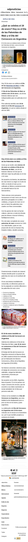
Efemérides (4, 21)
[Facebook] (2, 72)
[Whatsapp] (8, 72)
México (13, 12)
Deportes (4, 506)
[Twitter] (5, 72)
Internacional (19, 12)
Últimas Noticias (6, 12)
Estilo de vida (5, 502)
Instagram (4, 536)
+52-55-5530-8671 (19, 490)
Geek (2, 522)
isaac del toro (14, 15)
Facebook (4, 528)
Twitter (3, 532)
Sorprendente (5, 514)
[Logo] (14, 9)
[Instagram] (16, 470)
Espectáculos (5, 518)
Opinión (3, 498)
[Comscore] (14, 478)
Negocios (4, 510)
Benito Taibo (5, 15)
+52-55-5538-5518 (19, 486)
